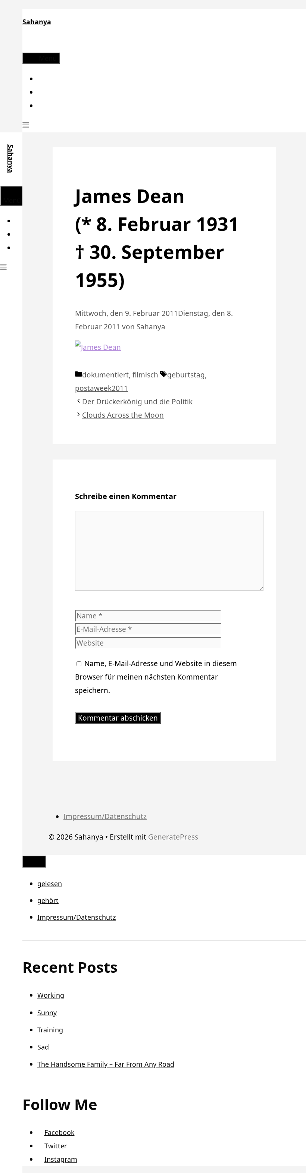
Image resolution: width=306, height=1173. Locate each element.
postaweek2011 (101, 388)
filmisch (145, 375)
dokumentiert (105, 375)
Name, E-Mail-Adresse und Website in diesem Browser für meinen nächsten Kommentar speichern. (156, 677)
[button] (25, 125)
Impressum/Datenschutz (105, 816)
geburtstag (186, 375)
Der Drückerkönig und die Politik (137, 402)
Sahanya (36, 21)
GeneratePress (173, 837)
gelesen (49, 883)
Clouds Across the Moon (123, 415)
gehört (48, 900)
